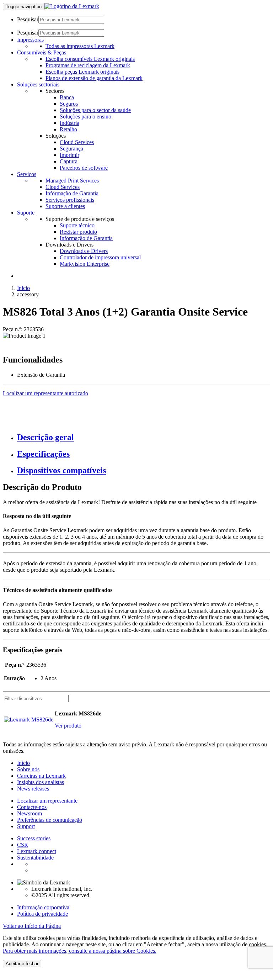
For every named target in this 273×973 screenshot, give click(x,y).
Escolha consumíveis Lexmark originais (90, 59)
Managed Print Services (72, 181)
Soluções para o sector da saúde (95, 110)
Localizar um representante (47, 801)
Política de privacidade (42, 914)
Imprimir (69, 155)
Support (26, 826)
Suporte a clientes (65, 206)
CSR (22, 845)
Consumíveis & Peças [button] (41, 52)
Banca (67, 97)
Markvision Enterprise (84, 264)
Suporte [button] (25, 213)
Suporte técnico (77, 225)
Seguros (69, 104)
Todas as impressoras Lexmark (80, 46)
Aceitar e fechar (22, 963)
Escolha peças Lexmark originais (82, 72)
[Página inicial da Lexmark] (71, 6)
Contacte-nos (32, 807)
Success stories (33, 838)
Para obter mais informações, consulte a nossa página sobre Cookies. (79, 951)
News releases (33, 789)
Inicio (23, 288)
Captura (68, 161)
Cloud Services (77, 142)
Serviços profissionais (70, 200)
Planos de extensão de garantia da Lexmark (94, 78)
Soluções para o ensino (85, 116)
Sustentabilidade (35, 858)
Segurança (71, 149)
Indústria (69, 123)
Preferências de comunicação (49, 820)
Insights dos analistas (40, 782)
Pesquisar (27, 19)
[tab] (143, 437)
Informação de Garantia (72, 193)
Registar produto (78, 232)
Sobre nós (28, 769)
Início (23, 763)
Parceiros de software (84, 168)
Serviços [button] (26, 174)
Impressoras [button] (30, 40)
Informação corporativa (43, 907)
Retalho (68, 129)
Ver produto (68, 726)
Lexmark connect (36, 851)
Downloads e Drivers (84, 251)
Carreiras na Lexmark (41, 776)
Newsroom (29, 813)
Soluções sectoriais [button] (38, 84)
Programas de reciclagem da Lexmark (88, 65)
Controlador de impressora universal (100, 257)
